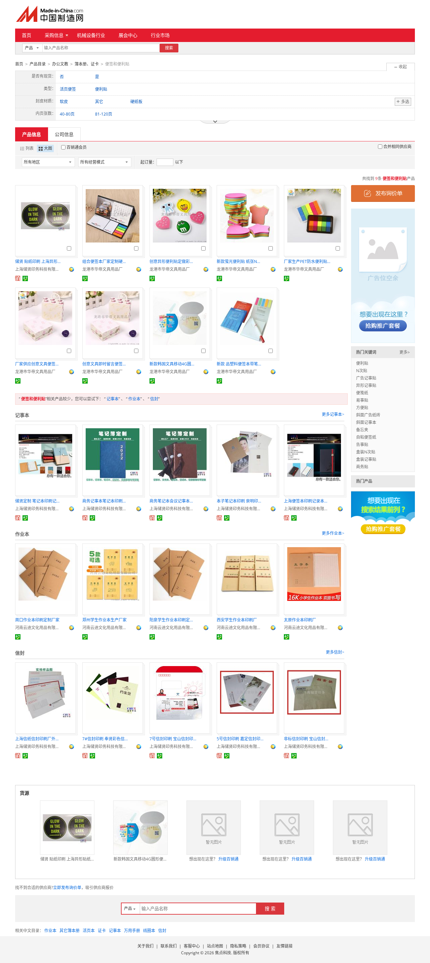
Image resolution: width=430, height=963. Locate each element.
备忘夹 (362, 430)
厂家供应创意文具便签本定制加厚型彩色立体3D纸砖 (38, 364)
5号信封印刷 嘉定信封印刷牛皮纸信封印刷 (240, 739)
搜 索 (270, 908)
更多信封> (335, 652)
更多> (404, 352)
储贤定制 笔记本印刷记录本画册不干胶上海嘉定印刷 (38, 501)
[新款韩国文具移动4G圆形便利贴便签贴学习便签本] (140, 828)
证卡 (102, 930)
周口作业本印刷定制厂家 (37, 620)
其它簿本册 (69, 930)
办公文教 (60, 64)
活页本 (89, 930)
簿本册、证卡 (87, 64)
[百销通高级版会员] (17, 278)
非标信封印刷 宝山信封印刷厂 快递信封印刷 (307, 739)
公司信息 (64, 134)
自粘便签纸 (366, 437)
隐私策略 (238, 946)
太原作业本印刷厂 (300, 620)
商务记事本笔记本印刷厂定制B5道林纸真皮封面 (105, 501)
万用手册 (132, 930)
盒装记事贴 (366, 459)
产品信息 (31, 134)
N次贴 (361, 371)
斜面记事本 (366, 422)
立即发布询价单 (67, 887)
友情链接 (284, 946)
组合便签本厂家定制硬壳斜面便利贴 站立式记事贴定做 (105, 261)
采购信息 (54, 35)
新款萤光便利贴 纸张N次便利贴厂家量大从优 (240, 261)
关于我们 (145, 946)
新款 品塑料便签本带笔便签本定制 (240, 364)
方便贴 (362, 407)
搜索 (169, 48)
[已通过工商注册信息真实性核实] (25, 278)
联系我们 (169, 946)
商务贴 (362, 467)
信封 (154, 399)
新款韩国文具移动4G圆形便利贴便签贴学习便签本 (173, 364)
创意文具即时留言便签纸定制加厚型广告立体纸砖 (105, 364)
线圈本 (149, 930)
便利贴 (362, 363)
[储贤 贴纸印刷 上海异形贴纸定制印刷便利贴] (67, 828)
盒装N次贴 (365, 452)
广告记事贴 (366, 378)
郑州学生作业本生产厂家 (104, 620)
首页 (26, 35)
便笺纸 (362, 393)
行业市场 (160, 35)
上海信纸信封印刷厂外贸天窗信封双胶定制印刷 (38, 739)
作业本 (134, 399)
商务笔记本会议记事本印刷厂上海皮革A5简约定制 (173, 501)
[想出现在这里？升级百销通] (214, 828)
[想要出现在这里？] (383, 275)
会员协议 (261, 946)
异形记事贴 (366, 385)
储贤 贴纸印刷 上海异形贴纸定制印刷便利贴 (38, 261)
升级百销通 (228, 859)
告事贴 (362, 444)
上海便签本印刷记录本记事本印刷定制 (307, 501)
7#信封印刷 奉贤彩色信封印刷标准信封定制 (105, 739)
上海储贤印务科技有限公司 (38, 269)
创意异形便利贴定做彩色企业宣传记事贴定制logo (173, 261)
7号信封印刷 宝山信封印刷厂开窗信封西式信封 (173, 739)
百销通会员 (77, 147)
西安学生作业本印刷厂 (237, 620)
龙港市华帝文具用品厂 (102, 269)
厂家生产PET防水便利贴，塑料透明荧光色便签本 (307, 261)
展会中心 (128, 35)
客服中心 (192, 946)
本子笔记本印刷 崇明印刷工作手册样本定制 (240, 501)
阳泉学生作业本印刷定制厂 (173, 620)
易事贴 (362, 400)
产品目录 (38, 64)
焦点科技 (223, 953)
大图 (48, 148)
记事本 (112, 399)
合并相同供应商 (397, 146)
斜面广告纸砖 (368, 415)
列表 (30, 148)
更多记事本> (333, 414)
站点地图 (215, 946)
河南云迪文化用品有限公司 (38, 627)
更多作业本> (333, 533)
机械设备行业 (91, 35)
